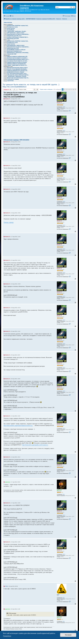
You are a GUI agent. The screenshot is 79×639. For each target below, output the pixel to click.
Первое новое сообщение (46, 89)
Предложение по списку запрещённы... (18, 34)
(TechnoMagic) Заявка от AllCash (16, 49)
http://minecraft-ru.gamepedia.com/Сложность (35, 445)
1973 (64, 106)
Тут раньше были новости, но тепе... (17, 61)
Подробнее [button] (7, 636)
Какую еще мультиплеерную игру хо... (18, 77)
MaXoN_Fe (59, 102)
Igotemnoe (59, 490)
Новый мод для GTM (13, 38)
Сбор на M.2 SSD (11, 54)
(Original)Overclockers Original (15, 72)
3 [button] (66, 89)
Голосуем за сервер (13, 79)
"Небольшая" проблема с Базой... (16, 31)
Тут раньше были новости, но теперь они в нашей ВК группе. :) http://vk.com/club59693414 (31, 85)
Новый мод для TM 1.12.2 (14, 35)
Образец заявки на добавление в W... (17, 56)
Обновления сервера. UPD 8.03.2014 (16, 140)
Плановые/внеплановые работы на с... (18, 59)
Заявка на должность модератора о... (17, 37)
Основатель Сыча (12, 27)
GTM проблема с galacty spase (15, 32)
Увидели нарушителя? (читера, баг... (17, 70)
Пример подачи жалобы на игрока (17, 62)
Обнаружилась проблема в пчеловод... (18, 52)
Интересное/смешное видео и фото (17, 67)
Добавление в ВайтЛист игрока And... (17, 25)
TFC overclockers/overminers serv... (17, 73)
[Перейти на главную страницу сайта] (11, 6)
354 (64, 494)
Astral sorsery (11, 28)
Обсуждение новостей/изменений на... (18, 75)
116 (63, 597)
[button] (75, 89)
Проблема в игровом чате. (14, 51)
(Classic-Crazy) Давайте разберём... (17, 69)
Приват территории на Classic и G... (17, 65)
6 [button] (73, 89)
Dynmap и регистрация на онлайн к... (17, 58)
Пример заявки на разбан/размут (16, 63)
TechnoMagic (10, 30)
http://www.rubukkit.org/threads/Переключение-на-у (18, 425)
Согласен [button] (68, 635)
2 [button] (64, 89)
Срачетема (10, 80)
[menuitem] (11, 16)
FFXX (58, 594)
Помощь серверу (9, 222)
